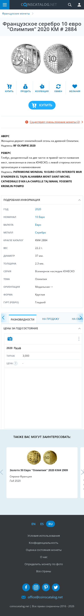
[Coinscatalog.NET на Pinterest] (46, 587)
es (42, 524)
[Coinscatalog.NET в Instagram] (36, 587)
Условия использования (44, 536)
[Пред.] (4, 318)
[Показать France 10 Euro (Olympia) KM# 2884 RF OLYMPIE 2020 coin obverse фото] (43, 339)
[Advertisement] (43, 398)
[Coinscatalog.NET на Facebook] (26, 587)
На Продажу (50, 319)
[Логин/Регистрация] (79, 4)
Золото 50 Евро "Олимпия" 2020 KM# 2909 (39, 470)
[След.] (79, 318)
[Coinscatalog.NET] (37, 4)
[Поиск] (70, 4)
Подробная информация (21, 200)
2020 (38, 209)
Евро (38, 225)
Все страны (43, 571)
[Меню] (4, 4)
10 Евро (40, 217)
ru (50, 524)
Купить (45, 105)
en (33, 524)
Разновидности (22, 319)
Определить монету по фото (44, 564)
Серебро (40, 232)
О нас (43, 557)
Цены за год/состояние (20, 328)
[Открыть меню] (79, 339)
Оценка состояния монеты (44, 550)
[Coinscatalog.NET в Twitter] (56, 587)
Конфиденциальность (43, 543)
